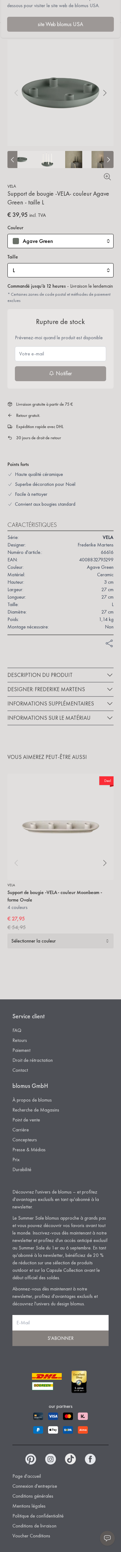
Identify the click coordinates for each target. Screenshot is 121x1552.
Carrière (20, 1129)
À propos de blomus (32, 1100)
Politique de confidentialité (38, 1516)
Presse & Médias (29, 1149)
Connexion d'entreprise (34, 1486)
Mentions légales (29, 1506)
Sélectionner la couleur (33, 941)
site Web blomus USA (60, 24)
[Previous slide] (12, 159)
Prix (16, 1159)
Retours (19, 1040)
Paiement (21, 1050)
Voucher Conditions (31, 1535)
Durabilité (21, 1169)
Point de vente (26, 1119)
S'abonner (60, 1338)
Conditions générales (32, 1496)
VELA (11, 186)
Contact (20, 1070)
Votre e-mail (31, 353)
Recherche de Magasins (35, 1110)
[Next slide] (109, 159)
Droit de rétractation (32, 1060)
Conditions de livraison (34, 1525)
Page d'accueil (26, 1476)
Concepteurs (24, 1139)
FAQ (16, 1030)
